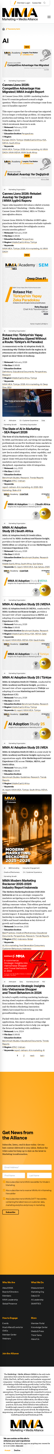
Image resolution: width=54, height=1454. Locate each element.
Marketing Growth (10, 424)
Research (6, 374)
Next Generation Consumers (31, 945)
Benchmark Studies (11, 477)
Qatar (44, 633)
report (5, 487)
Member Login (23, 2)
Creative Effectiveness (12, 872)
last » (42, 1055)
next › (32, 1055)
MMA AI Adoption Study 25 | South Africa (17, 529)
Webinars (6, 1338)
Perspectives (27, 133)
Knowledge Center (39, 1327)
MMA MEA (7, 149)
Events (5, 1323)
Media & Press (37, 1331)
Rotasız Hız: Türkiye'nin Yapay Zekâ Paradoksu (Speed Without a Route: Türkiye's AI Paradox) (24, 338)
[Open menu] (49, 17)
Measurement (37, 1287)
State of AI (16, 490)
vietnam (12, 487)
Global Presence (9, 1303)
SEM (9, 387)
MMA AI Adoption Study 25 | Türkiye (26, 677)
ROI (43, 981)
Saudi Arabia (39, 640)
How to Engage (10, 1318)
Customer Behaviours (12, 948)
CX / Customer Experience (29, 420)
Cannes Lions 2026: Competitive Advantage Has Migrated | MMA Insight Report (23, 88)
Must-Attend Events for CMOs (12, 1328)
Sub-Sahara (38, 563)
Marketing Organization (17, 80)
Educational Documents (23, 371)
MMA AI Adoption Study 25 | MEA (25, 747)
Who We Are (8, 1282)
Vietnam (21, 480)
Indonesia (22, 939)
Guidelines (25, 777)
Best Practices (8, 932)
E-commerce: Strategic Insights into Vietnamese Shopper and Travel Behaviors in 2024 (23, 989)
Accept (7, 1450)
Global (30, 939)
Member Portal (37, 1323)
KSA (44, 140)
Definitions (7, 371)
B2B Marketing (14, 868)
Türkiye (19, 140)
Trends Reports (37, 477)
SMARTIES (36, 1303)
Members (6, 1295)
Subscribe (36, 2)
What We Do (37, 1282)
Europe (5, 140)
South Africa (14, 143)
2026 (22, 149)
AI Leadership (37, 1299)
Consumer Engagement (31, 868)
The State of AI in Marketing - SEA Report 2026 (21, 430)
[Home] (3, 29)
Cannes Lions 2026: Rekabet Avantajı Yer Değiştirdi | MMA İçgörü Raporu (21, 197)
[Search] (45, 2)
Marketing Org (37, 1291)
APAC (14, 480)
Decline (17, 1450)
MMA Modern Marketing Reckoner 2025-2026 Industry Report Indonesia (20, 884)
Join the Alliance (10, 1353)
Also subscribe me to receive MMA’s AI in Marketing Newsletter (28, 1192)
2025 (47, 567)
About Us (35, 1339)
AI (4, 80)
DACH (12, 140)
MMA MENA (14, 152)
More (33, 1318)
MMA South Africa (29, 152)
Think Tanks (36, 1335)
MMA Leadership (10, 1299)
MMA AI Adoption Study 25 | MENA (26, 604)
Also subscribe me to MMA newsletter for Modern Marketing (28, 1183)
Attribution (12, 420)
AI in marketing (32, 149)
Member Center (9, 1334)
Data (43, 420)
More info (19, 1446)
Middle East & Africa (33, 140)
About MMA (7, 1287)
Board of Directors (10, 1291)
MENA (5, 143)
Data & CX (35, 1295)
